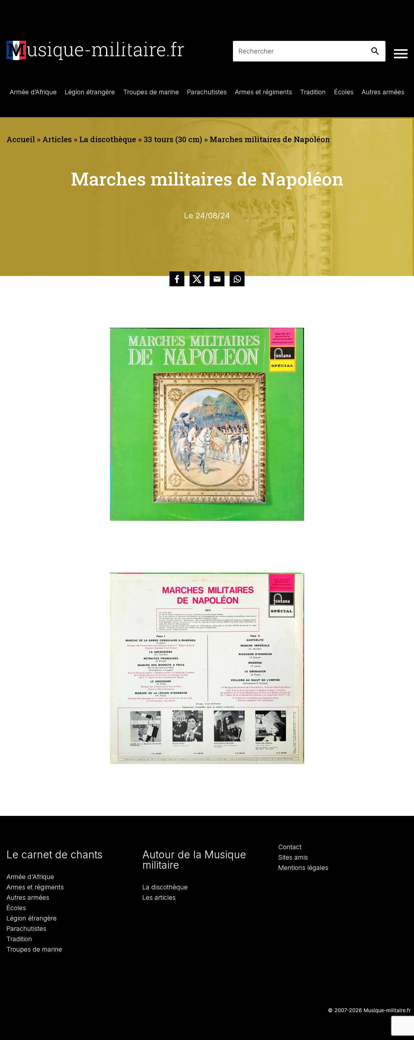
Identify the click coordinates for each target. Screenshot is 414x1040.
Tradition (19, 939)
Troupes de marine (34, 949)
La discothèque (107, 139)
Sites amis (293, 857)
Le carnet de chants (54, 854)
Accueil (20, 139)
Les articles (159, 897)
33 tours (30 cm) (173, 139)
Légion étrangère (31, 918)
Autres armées (27, 897)
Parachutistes (26, 928)
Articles (57, 139)
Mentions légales (303, 868)
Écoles (16, 908)
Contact (289, 847)
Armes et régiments (35, 887)
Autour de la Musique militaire (194, 859)
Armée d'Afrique (30, 877)
